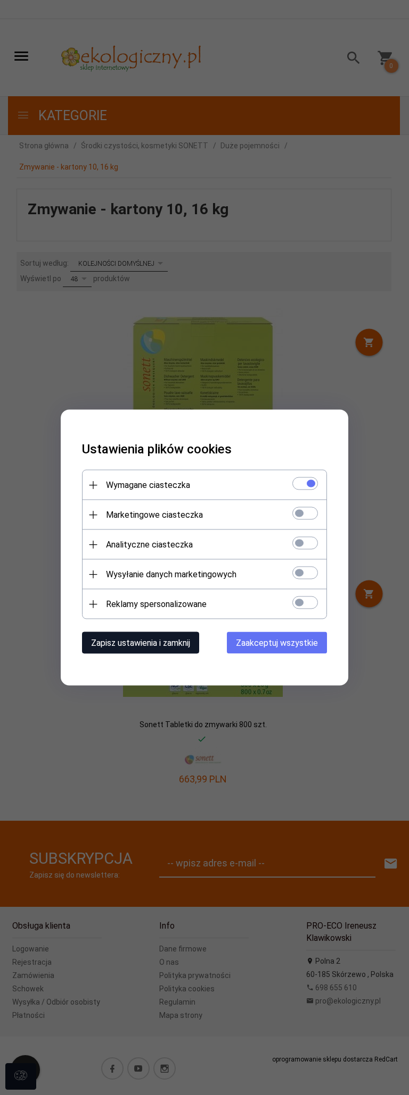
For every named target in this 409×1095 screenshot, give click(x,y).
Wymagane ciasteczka (148, 485)
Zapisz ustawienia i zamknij (140, 643)
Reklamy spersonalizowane (156, 604)
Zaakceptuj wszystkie (277, 643)
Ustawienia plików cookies (157, 449)
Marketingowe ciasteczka (154, 515)
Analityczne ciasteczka (149, 545)
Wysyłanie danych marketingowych (171, 574)
